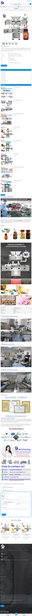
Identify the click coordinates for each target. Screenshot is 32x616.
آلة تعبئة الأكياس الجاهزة (4, 80)
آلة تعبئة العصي (3, 82)
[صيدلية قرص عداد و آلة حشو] (16, 528)
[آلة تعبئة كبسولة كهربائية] (26, 528)
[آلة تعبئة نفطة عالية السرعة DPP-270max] (7, 173)
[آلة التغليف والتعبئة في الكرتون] (7, 92)
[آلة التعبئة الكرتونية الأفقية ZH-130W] (7, 106)
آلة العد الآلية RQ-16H (16, 153)
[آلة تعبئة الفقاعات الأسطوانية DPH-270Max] (7, 119)
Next (31, 531)
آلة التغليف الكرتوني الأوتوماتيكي (4, 588)
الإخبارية (1, 570)
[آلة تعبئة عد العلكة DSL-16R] (7, 146)
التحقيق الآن (3, 65)
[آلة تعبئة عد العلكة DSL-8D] (7, 132)
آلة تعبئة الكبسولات (3, 71)
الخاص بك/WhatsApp (5, 503)
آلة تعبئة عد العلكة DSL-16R (16, 140)
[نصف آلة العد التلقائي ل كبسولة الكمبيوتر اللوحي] (6, 528)
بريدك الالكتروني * (18, 503)
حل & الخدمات (2, 569)
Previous (0, 531)
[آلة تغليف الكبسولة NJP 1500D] (7, 186)
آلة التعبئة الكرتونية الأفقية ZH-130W (17, 100)
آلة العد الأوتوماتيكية (3, 77)
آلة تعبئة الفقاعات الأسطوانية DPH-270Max (18, 113)
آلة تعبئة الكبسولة (2, 587)
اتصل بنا (1, 573)
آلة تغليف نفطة (2, 578)
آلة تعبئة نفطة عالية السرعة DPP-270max (18, 167)
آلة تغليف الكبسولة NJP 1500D (17, 180)
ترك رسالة (16, 614)
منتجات (20, 6)
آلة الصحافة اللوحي (3, 581)
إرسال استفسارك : (4, 507)
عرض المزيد (14, 88)
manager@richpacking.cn (17, 4)
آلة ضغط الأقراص (3, 73)
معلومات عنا (2, 566)
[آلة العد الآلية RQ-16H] (7, 159)
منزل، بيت (6, 6)
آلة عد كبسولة (2, 584)
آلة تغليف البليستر (3, 75)
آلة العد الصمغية (2, 580)
